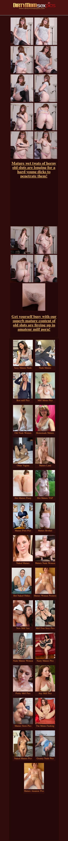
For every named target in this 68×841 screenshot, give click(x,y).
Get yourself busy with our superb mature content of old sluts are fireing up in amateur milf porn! (34, 322)
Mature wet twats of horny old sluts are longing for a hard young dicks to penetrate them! (34, 169)
